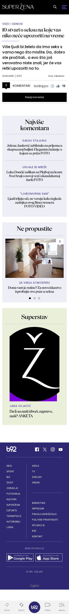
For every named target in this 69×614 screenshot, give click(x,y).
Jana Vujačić (20, 406)
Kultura (12, 499)
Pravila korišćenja (44, 514)
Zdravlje (12, 488)
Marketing (38, 503)
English (37, 477)
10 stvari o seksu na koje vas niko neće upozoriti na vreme (33, 32)
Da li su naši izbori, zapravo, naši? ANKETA (31, 413)
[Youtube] (60, 449)
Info (9, 465)
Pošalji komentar (34, 97)
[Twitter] (45, 449)
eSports (12, 510)
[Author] (34, 364)
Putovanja (13, 493)
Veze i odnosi (12, 24)
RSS (34, 530)
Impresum (38, 508)
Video (35, 465)
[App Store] (48, 557)
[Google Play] (20, 557)
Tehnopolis (14, 516)
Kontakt (37, 536)
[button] (30, 298)
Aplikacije (38, 525)
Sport (10, 471)
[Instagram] (53, 449)
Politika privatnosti (45, 519)
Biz (8, 477)
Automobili (14, 521)
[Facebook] (37, 449)
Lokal (10, 527)
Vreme (36, 482)
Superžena (13, 505)
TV (33, 471)
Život (10, 482)
